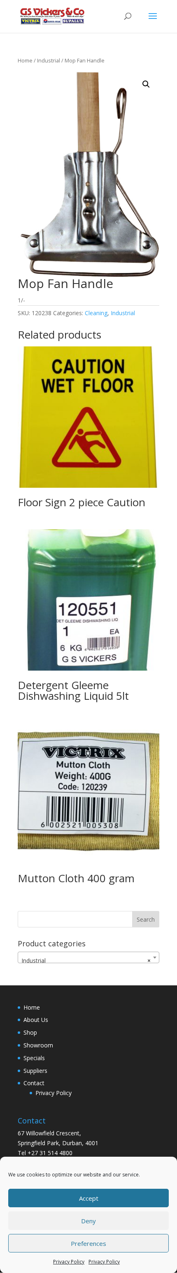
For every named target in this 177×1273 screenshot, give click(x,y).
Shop (30, 1032)
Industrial (48, 60)
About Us (35, 1020)
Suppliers (35, 1071)
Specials (34, 1058)
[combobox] (88, 957)
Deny (88, 1221)
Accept (88, 1198)
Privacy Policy (68, 1261)
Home (25, 60)
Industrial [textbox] (86, 960)
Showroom (38, 1045)
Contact (33, 1083)
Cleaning (96, 313)
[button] (146, 84)
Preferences (88, 1243)
